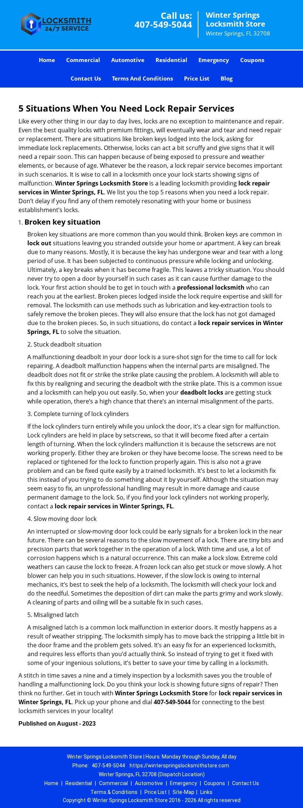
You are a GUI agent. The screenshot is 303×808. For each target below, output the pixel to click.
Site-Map (183, 792)
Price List (197, 78)
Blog (226, 78)
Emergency (213, 60)
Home (47, 60)
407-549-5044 (163, 24)
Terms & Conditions (114, 792)
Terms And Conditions (142, 78)
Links (206, 792)
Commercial (83, 60)
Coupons (252, 60)
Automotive (127, 60)
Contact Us (86, 78)
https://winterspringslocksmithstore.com (179, 765)
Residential (171, 60)
